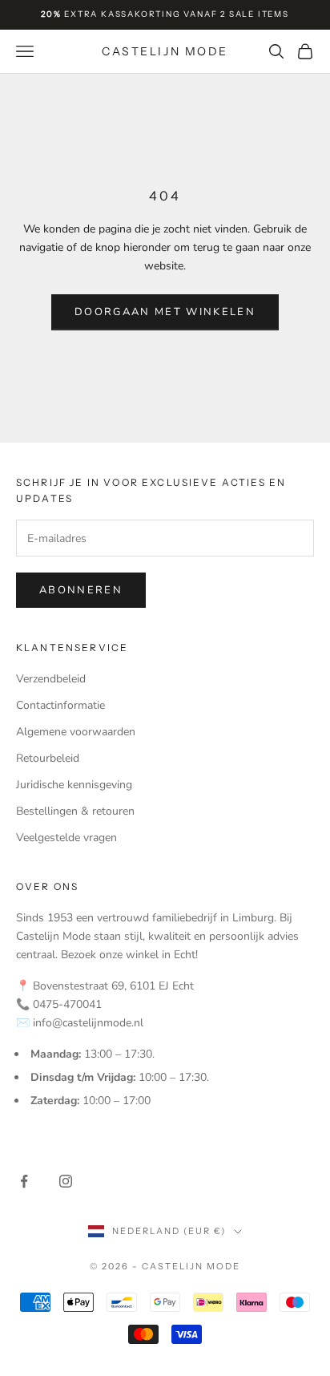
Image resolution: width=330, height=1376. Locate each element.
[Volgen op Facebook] (24, 1181)
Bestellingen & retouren (75, 811)
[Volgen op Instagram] (66, 1181)
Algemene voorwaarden (75, 731)
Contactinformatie (60, 705)
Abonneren (81, 590)
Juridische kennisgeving (74, 784)
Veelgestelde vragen (66, 837)
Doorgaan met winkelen (165, 312)
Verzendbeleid (51, 678)
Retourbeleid (47, 758)
